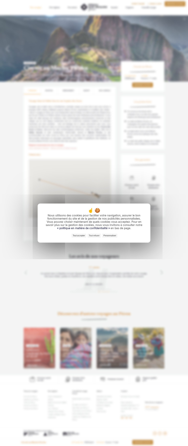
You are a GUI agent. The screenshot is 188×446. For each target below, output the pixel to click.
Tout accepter (79, 235)
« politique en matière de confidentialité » (84, 228)
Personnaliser (109, 235)
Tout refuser (94, 235)
